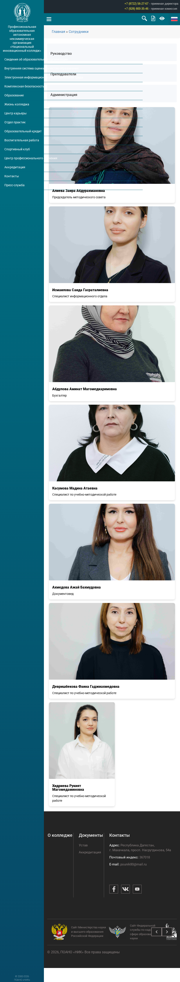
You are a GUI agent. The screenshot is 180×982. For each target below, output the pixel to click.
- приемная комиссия (150, 8)
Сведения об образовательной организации (36, 59)
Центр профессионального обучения (30, 158)
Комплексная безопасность (24, 86)
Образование (14, 95)
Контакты (11, 176)
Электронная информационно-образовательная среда (43, 77)
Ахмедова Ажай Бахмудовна (76, 587)
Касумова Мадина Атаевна (74, 488)
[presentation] (156, 931)
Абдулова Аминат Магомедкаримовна (84, 389)
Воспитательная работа (21, 140)
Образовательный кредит (23, 131)
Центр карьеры (15, 113)
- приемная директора (151, 3)
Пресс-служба (14, 185)
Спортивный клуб (17, 149)
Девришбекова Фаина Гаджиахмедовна (85, 686)
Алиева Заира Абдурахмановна (78, 191)
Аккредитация (14, 167)
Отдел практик (15, 122)
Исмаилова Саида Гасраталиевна (80, 290)
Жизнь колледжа (16, 104)
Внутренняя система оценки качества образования (41, 68)
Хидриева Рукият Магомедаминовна (68, 788)
